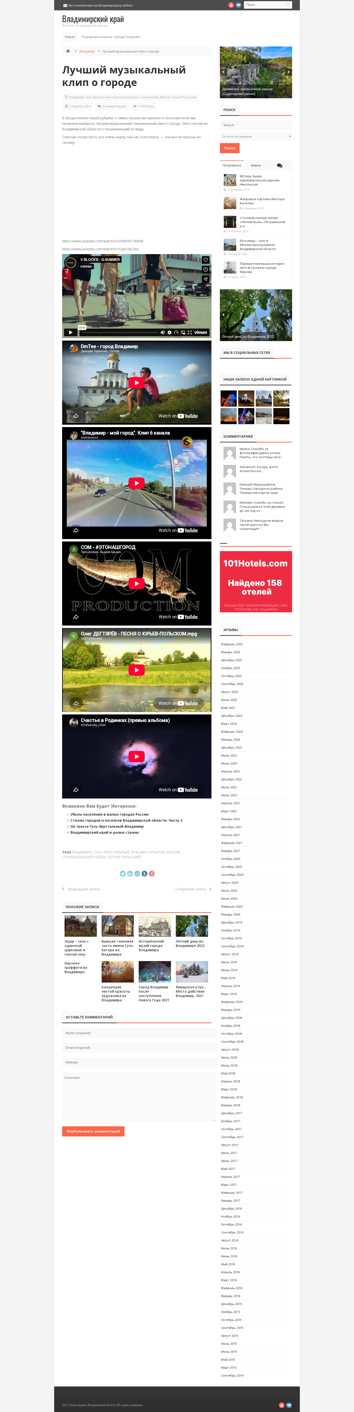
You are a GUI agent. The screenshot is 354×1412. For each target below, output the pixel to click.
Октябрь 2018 (231, 1033)
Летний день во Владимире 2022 (190, 943)
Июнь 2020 (229, 898)
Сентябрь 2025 (232, 684)
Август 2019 (229, 954)
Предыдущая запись (82, 889)
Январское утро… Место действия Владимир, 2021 (191, 991)
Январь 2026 (230, 652)
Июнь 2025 (229, 700)
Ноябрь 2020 (230, 859)
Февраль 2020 (232, 906)
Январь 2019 (230, 1010)
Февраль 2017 (232, 1192)
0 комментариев (114, 106)
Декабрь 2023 (231, 747)
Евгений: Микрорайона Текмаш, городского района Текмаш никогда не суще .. (261, 488)
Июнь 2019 (229, 970)
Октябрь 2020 (231, 866)
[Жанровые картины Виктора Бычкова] (230, 203)
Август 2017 (229, 1145)
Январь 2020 (230, 914)
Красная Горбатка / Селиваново (136, 97)
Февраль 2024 (232, 731)
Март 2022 (229, 811)
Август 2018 (229, 1049)
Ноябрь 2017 (230, 1121)
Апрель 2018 (230, 1081)
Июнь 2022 (229, 795)
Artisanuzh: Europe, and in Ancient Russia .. (259, 469)
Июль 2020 (229, 890)
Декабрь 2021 (231, 827)
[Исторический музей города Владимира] (155, 926)
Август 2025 (229, 692)
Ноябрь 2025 (230, 668)
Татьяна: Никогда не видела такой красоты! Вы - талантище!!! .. (261, 524)
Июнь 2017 (229, 1161)
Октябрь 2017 (231, 1129)
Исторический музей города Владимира (151, 945)
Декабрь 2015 (231, 1304)
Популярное (232, 165)
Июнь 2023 (229, 763)
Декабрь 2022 (231, 779)
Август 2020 (229, 882)
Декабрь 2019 (231, 922)
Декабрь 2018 (231, 1018)
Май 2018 (228, 1073)
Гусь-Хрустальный (98, 97)
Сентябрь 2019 (232, 946)
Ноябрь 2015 (230, 1312)
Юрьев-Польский (183, 97)
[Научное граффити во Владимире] (256, 315)
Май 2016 (228, 1264)
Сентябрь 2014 (232, 1375)
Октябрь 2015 (231, 1320)
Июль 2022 (229, 787)
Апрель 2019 (230, 986)
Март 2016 (229, 1280)
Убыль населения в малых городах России (110, 814)
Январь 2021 (230, 851)
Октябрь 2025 (231, 676)
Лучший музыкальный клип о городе (124, 76)
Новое (256, 165)
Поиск (229, 147)
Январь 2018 (230, 1105)
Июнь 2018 (229, 1065)
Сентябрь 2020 (232, 874)
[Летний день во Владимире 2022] (192, 926)
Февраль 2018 (232, 1097)
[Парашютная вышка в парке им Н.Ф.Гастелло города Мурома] (230, 268)
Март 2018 (229, 1089)
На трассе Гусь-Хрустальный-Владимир (107, 826)
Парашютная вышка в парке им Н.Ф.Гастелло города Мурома (262, 267)
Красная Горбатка (148, 852)
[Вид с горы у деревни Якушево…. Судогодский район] (256, 72)
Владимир (87, 51)
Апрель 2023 (230, 771)
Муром (165, 97)
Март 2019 (229, 994)
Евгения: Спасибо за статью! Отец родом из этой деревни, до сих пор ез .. (262, 506)
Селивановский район (84, 857)
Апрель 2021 (230, 835)
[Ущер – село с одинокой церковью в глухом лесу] (81, 926)
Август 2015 (229, 1335)
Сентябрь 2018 (232, 1041)
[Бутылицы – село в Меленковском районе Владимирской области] (230, 245)
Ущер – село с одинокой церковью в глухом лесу (77, 948)
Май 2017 (228, 1169)
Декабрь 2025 (231, 660)
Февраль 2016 (232, 1288)
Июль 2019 (229, 962)
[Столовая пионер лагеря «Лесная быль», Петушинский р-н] (230, 222)
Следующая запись (192, 889)
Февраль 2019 (232, 1002)
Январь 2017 (230, 1200)
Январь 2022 (230, 819)
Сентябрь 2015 (232, 1328)
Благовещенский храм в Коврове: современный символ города (133, 36)
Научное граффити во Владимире (76, 967)
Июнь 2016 (229, 1256)
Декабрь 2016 (231, 1208)
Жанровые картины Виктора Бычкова (262, 201)
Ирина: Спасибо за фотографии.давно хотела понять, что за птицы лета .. (261, 453)
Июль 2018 (229, 1057)
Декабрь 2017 (231, 1113)
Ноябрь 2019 (230, 930)
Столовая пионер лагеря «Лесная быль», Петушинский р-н (262, 222)
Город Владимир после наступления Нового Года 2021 (154, 993)
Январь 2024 (230, 739)
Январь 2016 (230, 1296)
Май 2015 (228, 1359)
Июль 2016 (229, 1248)
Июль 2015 (229, 1343)
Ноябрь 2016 (230, 1216)
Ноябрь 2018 (230, 1025)
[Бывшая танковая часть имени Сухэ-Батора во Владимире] (118, 926)
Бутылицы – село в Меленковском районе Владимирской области (257, 244)
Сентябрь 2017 (232, 1137)
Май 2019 (228, 978)
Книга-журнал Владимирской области (92, 1405)
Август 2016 (229, 1240)
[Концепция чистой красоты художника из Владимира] (118, 972)
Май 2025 (228, 708)
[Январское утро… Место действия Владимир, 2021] (192, 972)
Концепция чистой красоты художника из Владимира (116, 993)
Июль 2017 (229, 1153)
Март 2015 (229, 1367)
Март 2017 (229, 1184)
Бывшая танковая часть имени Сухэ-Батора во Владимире (118, 948)
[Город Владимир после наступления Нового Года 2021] (155, 972)
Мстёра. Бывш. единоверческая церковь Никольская (260, 180)
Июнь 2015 (229, 1351)
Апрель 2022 (230, 803)
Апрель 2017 (230, 1176)
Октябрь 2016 (231, 1224)
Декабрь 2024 (231, 715)
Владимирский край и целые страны (105, 832)
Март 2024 (229, 723)
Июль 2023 (229, 755)
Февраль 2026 (232, 644)
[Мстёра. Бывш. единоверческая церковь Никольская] (230, 180)
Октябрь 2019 (231, 938)
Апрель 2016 (230, 1272)
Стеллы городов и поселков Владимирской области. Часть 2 (126, 820)
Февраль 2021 (232, 843)
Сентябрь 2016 (232, 1232)
